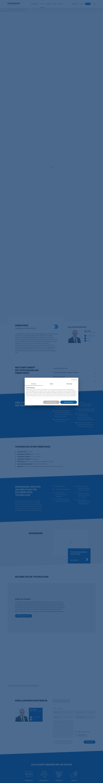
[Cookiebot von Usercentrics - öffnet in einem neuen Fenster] (72, 380)
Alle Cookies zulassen (68, 402)
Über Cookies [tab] (69, 383)
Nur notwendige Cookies (51, 402)
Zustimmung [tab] (33, 383)
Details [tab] (51, 383)
